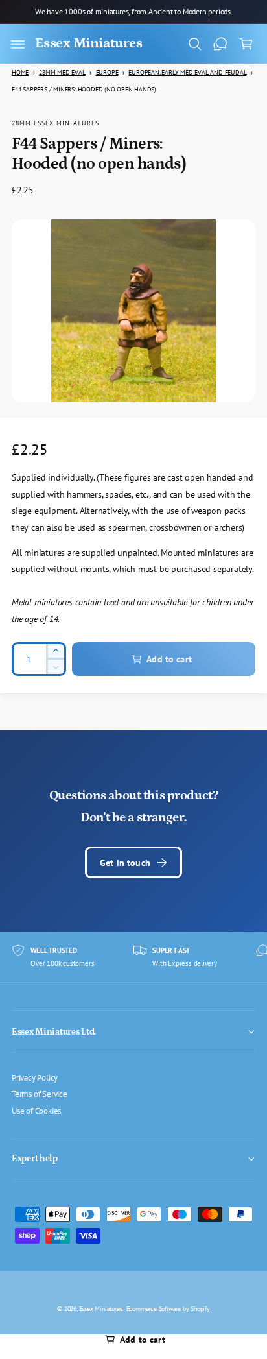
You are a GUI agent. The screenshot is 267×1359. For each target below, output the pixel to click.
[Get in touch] (220, 44)
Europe (107, 72)
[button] (17, 44)
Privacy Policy (35, 1077)
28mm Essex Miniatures (55, 122)
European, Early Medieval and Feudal (187, 72)
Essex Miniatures (100, 1308)
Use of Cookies (36, 1110)
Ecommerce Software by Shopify (168, 1308)
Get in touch (125, 862)
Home (20, 72)
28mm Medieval (62, 72)
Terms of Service (39, 1093)
